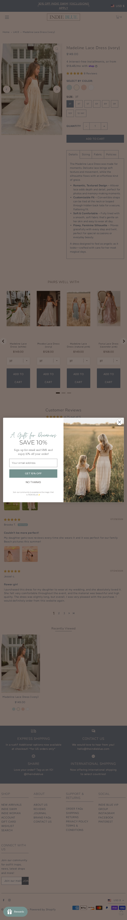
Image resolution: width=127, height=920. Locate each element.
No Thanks (33, 482)
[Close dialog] (119, 422)
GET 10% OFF (33, 473)
